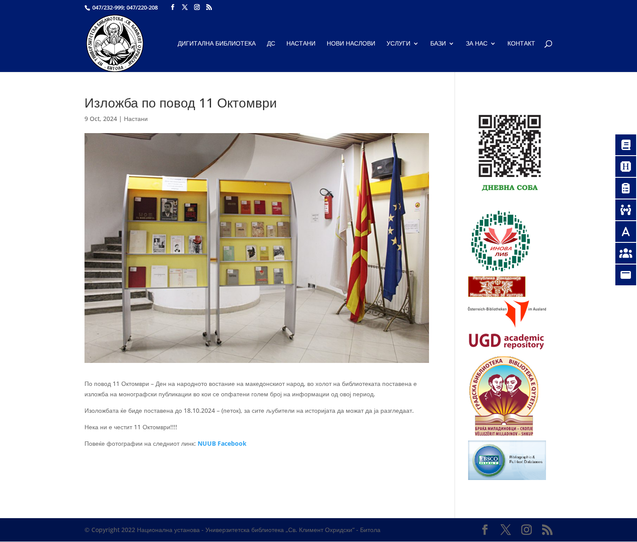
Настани (300, 43)
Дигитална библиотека (217, 43)
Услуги (398, 43)
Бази (438, 43)
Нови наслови (351, 43)
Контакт (521, 43)
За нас (477, 43)
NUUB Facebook (222, 443)
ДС (271, 43)
